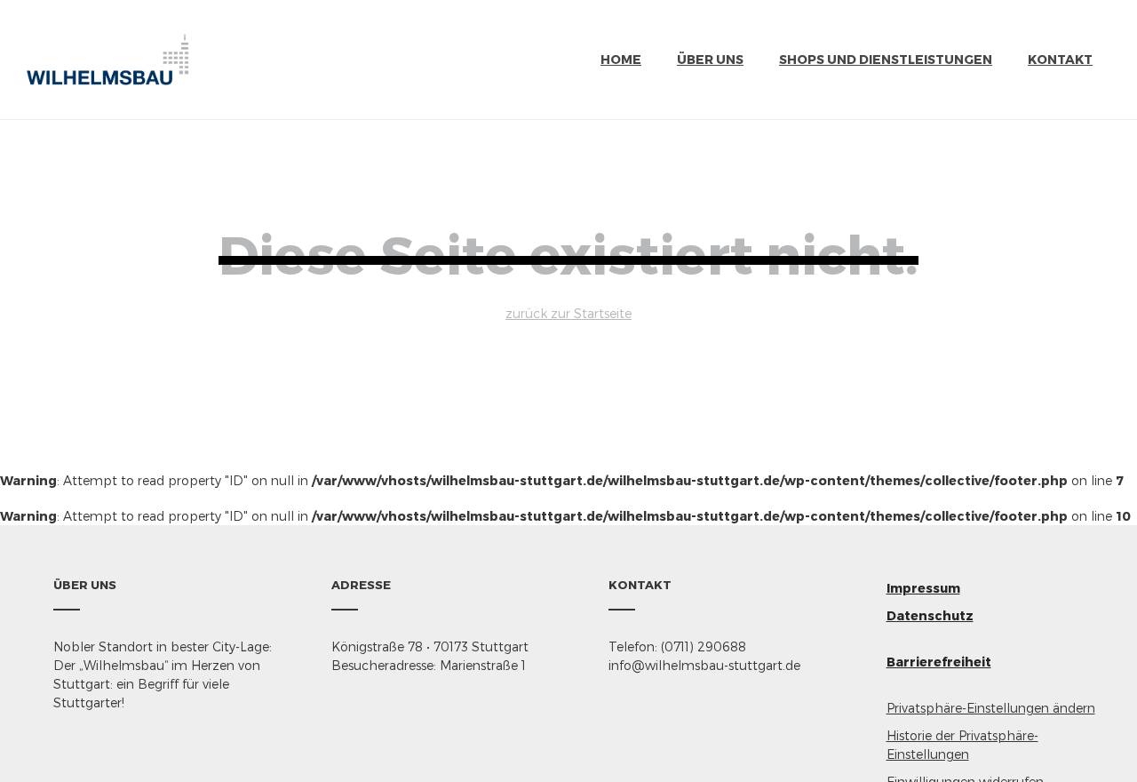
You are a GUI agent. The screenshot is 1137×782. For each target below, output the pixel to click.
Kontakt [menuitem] (1060, 59)
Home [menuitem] (620, 59)
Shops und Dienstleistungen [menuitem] (885, 59)
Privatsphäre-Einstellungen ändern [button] (991, 707)
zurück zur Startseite (568, 313)
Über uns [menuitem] (710, 59)
